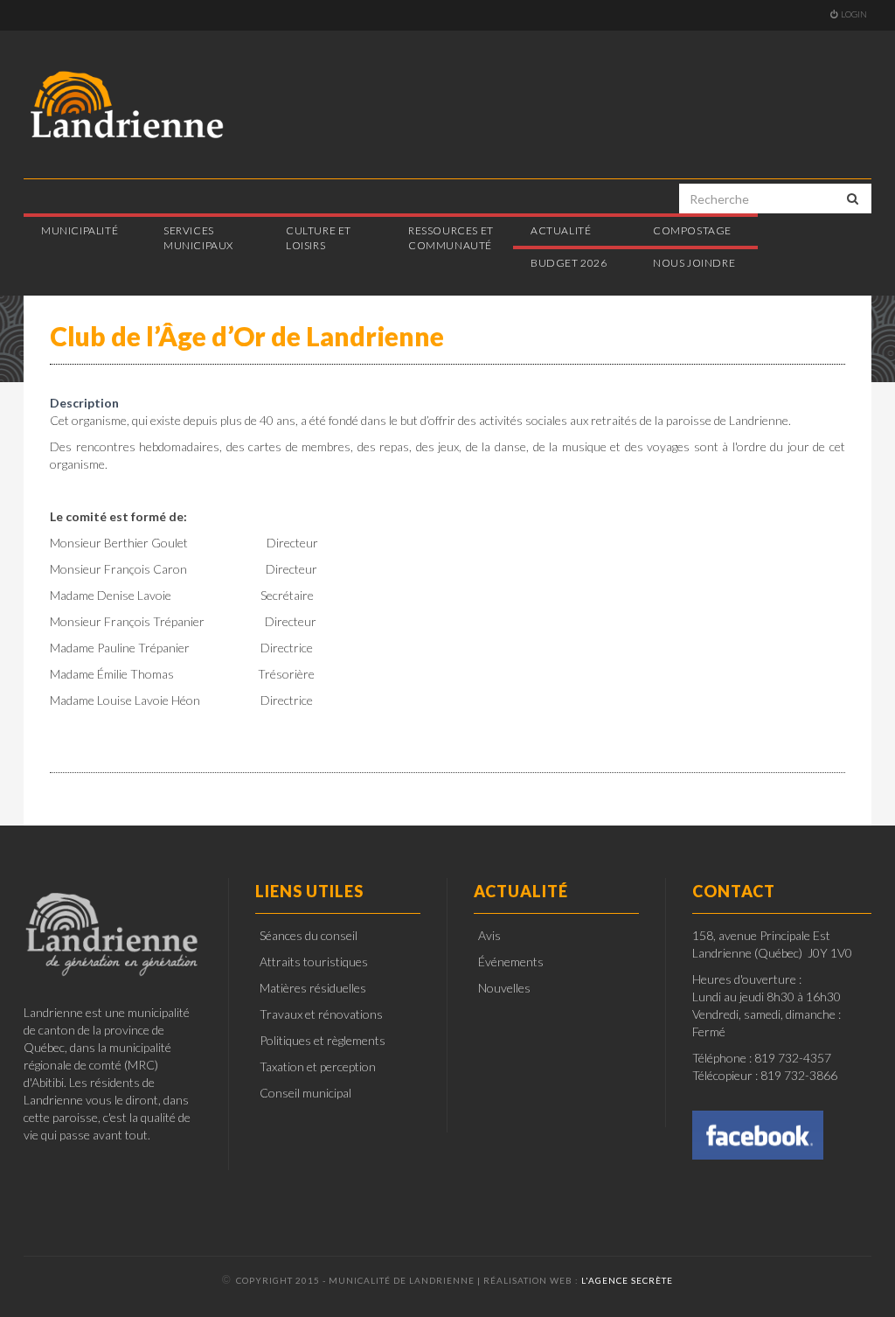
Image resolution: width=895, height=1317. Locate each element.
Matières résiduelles (313, 987)
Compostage (692, 230)
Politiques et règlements (322, 1040)
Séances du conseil (308, 935)
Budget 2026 (569, 262)
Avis (489, 935)
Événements (511, 961)
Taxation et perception (318, 1066)
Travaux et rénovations (321, 1014)
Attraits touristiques (314, 961)
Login (854, 14)
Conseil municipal (305, 1092)
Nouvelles (504, 987)
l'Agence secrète (627, 1280)
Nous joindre (694, 262)
